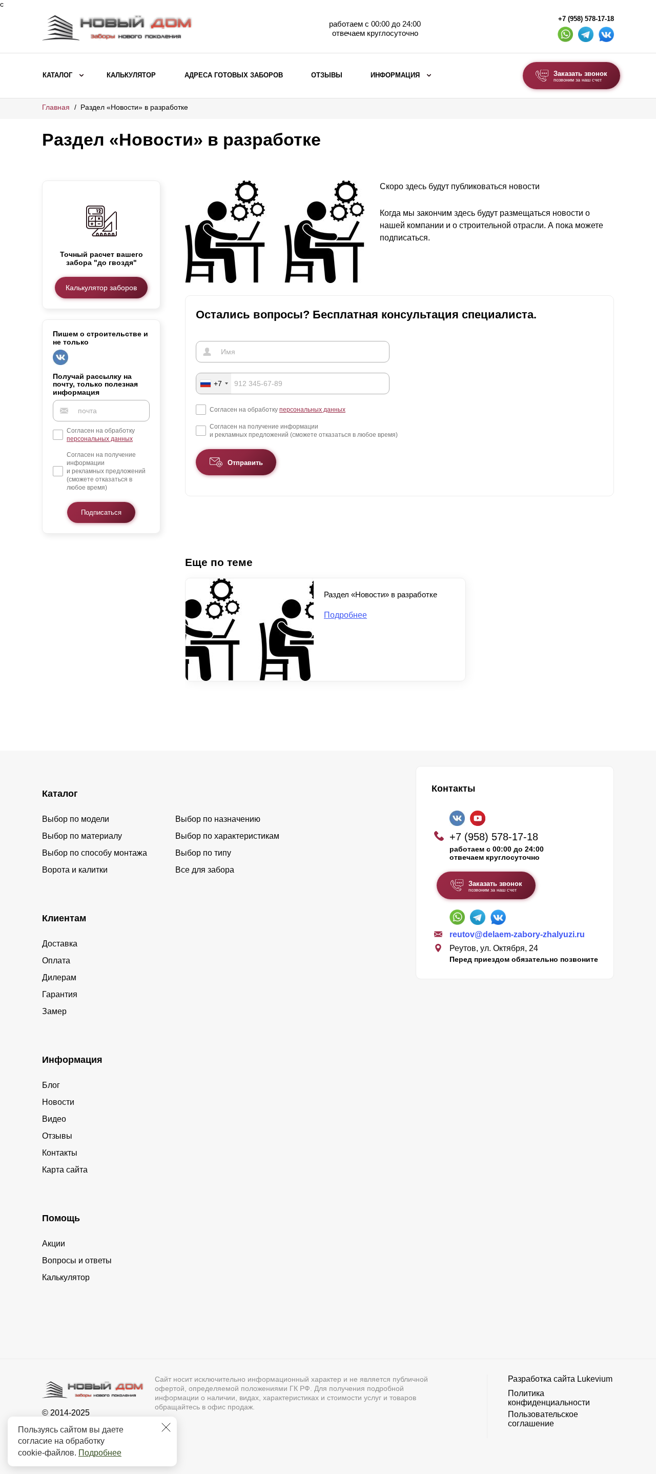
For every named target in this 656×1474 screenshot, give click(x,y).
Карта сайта (65, 1169)
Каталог (57, 75)
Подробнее (99, 1452)
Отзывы (326, 75)
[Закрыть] (166, 1427)
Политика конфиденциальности (549, 1398)
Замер (54, 1011)
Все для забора (204, 869)
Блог (51, 1085)
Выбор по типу (203, 853)
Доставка (59, 943)
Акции (53, 1243)
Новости (58, 1102)
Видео (54, 1119)
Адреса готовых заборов (233, 75)
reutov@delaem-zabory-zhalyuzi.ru (517, 934)
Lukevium (594, 1379)
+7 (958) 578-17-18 (586, 19)
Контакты (59, 1152)
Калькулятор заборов (101, 288)
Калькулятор (131, 75)
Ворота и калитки (75, 869)
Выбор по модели (75, 819)
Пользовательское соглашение (543, 1419)
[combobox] (213, 383)
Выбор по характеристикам (227, 836)
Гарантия (59, 994)
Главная (56, 107)
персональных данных (100, 438)
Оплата (56, 960)
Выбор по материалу (82, 836)
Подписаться (101, 512)
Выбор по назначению (217, 819)
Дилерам (59, 977)
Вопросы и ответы (77, 1260)
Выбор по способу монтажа (94, 853)
